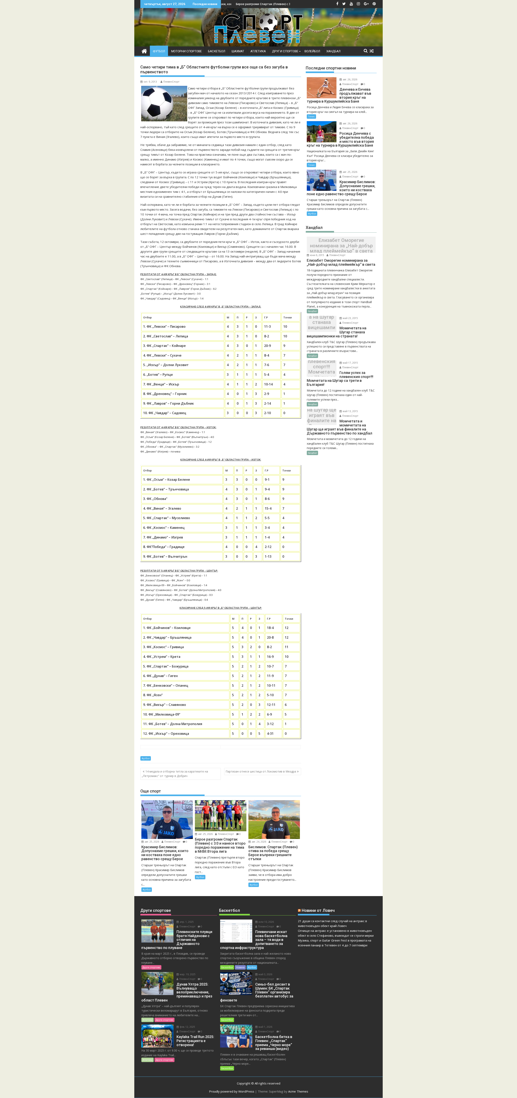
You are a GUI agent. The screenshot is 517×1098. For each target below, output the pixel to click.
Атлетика (258, 51)
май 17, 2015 (350, 362)
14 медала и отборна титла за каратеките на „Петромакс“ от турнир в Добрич (175, 773)
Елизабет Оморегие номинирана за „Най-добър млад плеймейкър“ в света (341, 246)
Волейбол (312, 51)
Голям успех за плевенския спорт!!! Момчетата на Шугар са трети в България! (321, 369)
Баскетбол (216, 51)
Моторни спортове (186, 51)
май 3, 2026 (265, 974)
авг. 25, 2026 (151, 841)
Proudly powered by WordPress (231, 1091)
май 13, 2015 (350, 411)
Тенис (311, 116)
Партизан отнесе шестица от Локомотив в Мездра (261, 771)
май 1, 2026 (265, 1027)
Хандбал (333, 51)
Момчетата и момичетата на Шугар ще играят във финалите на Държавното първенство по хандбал (321, 418)
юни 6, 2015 (316, 255)
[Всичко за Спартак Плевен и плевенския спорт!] (144, 50)
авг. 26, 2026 (349, 79)
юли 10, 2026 (266, 922)
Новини (240, 967)
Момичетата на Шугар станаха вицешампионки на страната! (321, 325)
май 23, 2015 (350, 318)
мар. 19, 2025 (187, 974)
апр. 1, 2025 (186, 922)
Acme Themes (298, 1091)
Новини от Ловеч (318, 910)
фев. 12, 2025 (187, 1027)
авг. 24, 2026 (258, 841)
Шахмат (237, 51)
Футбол (159, 51)
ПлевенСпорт (171, 81)
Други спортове (285, 51)
